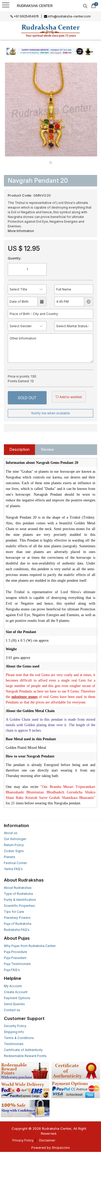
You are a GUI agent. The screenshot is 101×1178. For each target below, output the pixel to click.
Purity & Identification (20, 900)
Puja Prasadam (15, 958)
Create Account (15, 992)
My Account (13, 986)
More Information (21, 231)
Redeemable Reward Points (25, 1056)
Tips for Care (14, 912)
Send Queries (14, 1004)
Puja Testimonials (17, 964)
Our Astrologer (15, 839)
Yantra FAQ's (13, 869)
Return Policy (14, 845)
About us (10, 833)
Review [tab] (47, 449)
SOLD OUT (27, 398)
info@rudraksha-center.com (69, 16)
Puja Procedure (15, 952)
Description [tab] (20, 449)
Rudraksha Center (35, 6)
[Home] (50, 30)
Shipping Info (14, 1032)
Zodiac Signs (14, 851)
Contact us (12, 1010)
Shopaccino (61, 1148)
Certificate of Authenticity (23, 1050)
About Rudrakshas (18, 888)
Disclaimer (47, 1140)
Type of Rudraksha (18, 894)
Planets (9, 857)
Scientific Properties (19, 906)
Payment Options (17, 998)
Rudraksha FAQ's (17, 930)
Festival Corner (15, 863)
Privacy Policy (23, 1140)
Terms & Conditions (19, 1038)
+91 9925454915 (26, 16)
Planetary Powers (17, 918)
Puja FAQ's (12, 970)
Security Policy (15, 1026)
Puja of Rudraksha (17, 924)
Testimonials (14, 1044)
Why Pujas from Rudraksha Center (30, 946)
